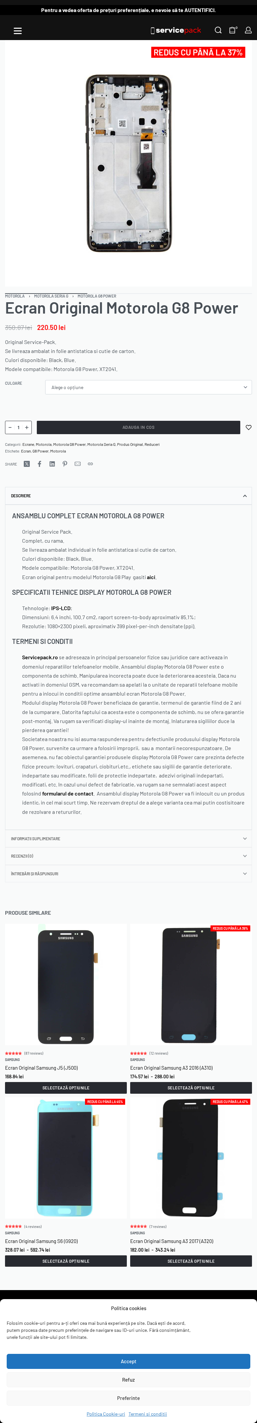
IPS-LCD (61, 608)
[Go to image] (128, 293)
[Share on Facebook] (39, 464)
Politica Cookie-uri (106, 1414)
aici (151, 577)
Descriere (21, 495)
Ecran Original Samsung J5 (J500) (41, 1068)
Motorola (15, 296)
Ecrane (28, 444)
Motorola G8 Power (97, 296)
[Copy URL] (90, 464)
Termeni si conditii (147, 1414)
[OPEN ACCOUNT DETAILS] (248, 30)
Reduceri (152, 444)
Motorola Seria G (51, 296)
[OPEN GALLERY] (128, 163)
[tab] (128, 495)
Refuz (128, 1380)
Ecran (26, 451)
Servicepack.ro (40, 657)
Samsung (12, 1059)
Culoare (13, 383)
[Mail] (78, 464)
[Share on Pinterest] (65, 464)
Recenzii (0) (22, 856)
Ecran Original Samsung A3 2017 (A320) (171, 1241)
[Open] (17, 30)
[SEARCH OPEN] (218, 30)
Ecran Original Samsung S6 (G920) (41, 1241)
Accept (129, 1361)
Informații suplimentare (35, 838)
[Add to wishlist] (248, 427)
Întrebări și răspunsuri (34, 873)
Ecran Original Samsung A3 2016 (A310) (171, 1068)
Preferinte (128, 1398)
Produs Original (130, 444)
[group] (66, 984)
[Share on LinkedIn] (52, 464)
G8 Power (40, 451)
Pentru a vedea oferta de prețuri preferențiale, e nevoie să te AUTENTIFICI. (128, 10)
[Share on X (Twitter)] (27, 464)
